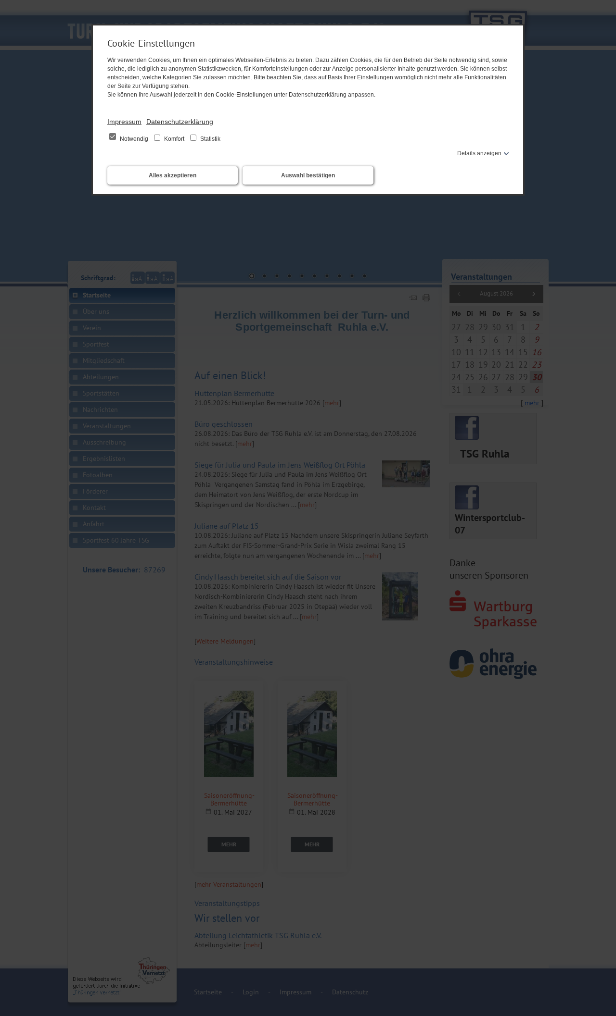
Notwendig (134, 139)
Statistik (209, 139)
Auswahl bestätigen (308, 175)
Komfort (174, 139)
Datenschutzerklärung (179, 121)
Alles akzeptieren (172, 175)
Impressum (124, 121)
